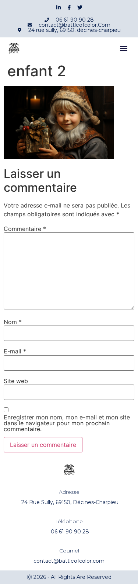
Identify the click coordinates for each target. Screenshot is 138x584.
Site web (16, 381)
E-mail (15, 351)
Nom (13, 322)
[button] (124, 49)
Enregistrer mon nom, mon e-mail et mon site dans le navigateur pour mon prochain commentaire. (67, 423)
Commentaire (25, 229)
